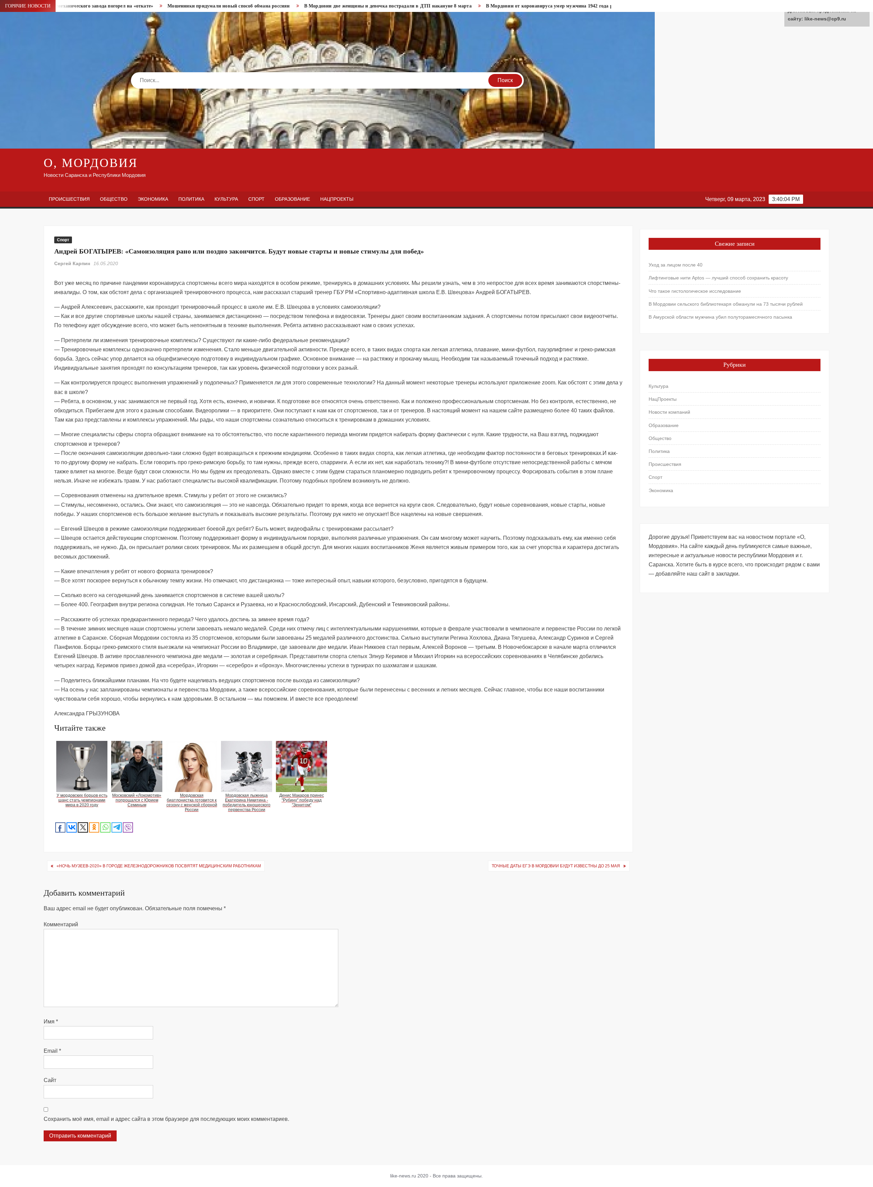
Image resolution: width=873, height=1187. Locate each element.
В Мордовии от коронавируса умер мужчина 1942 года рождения (489, 6)
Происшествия (69, 199)
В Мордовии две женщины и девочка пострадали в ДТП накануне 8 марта (318, 6)
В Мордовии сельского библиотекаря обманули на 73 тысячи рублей (726, 304)
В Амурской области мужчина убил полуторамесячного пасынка (720, 317)
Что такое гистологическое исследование (695, 291)
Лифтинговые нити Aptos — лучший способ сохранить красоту (718, 277)
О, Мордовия (91, 163)
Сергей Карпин (72, 263)
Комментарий (61, 924)
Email (52, 1051)
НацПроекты (336, 199)
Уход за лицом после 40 (675, 265)
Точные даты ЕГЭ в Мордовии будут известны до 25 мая (556, 866)
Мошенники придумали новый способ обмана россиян (159, 6)
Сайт (50, 1080)
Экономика (153, 199)
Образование (292, 199)
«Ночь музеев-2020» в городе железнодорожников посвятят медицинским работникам (159, 866)
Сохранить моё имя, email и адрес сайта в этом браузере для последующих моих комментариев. (166, 1119)
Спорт (256, 199)
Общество (114, 199)
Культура (226, 199)
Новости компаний (669, 412)
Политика (191, 199)
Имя (51, 1021)
